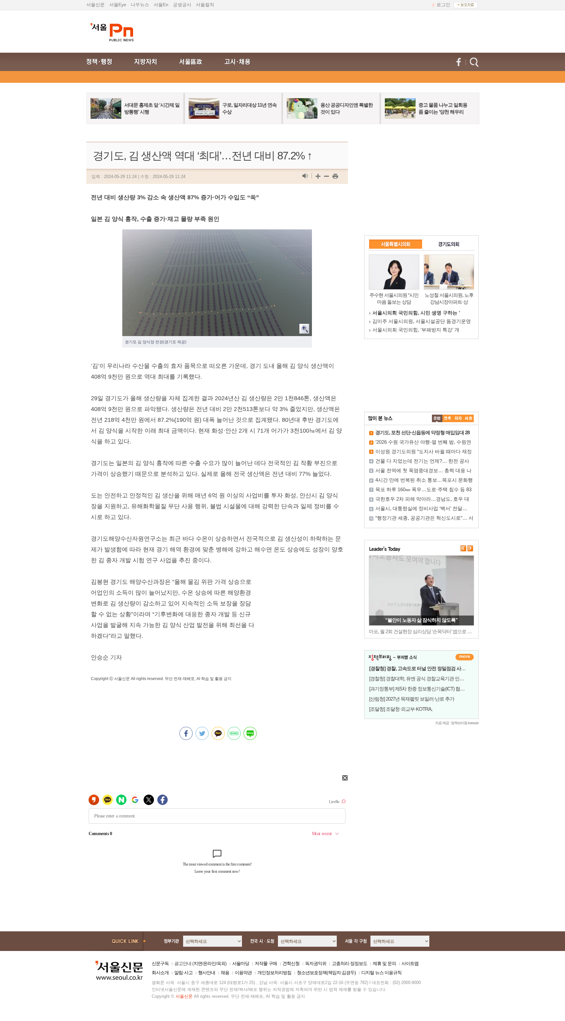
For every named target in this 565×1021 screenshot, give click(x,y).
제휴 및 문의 (384, 963)
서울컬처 (205, 4)
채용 (225, 972)
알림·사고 (183, 972)
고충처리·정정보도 (349, 963)
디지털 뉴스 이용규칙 (381, 972)
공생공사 (182, 4)
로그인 (443, 4)
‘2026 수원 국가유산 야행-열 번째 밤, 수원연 (423, 442)
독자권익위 (315, 963)
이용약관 (243, 972)
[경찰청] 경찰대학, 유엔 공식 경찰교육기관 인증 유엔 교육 (426, 678)
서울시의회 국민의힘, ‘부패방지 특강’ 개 (415, 329)
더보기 (464, 657)
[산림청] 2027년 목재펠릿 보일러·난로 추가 (411, 699)
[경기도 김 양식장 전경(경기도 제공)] (217, 234)
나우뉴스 (140, 4)
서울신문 (95, 4)
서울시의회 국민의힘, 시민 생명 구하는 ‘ (416, 312)
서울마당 (240, 963)
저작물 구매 (266, 963)
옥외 (221, 963)
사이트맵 (410, 963)
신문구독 (160, 963)
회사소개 (160, 972)
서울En (161, 4)
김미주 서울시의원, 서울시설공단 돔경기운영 (421, 321)
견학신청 (291, 963)
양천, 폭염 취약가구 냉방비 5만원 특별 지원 (421, 620)
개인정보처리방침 (274, 972)
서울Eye (117, 4)
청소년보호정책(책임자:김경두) (326, 972)
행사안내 (206, 972)
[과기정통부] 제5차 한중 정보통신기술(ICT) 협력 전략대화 (426, 688)
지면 (198, 963)
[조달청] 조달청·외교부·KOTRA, (400, 709)
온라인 (209, 963)
